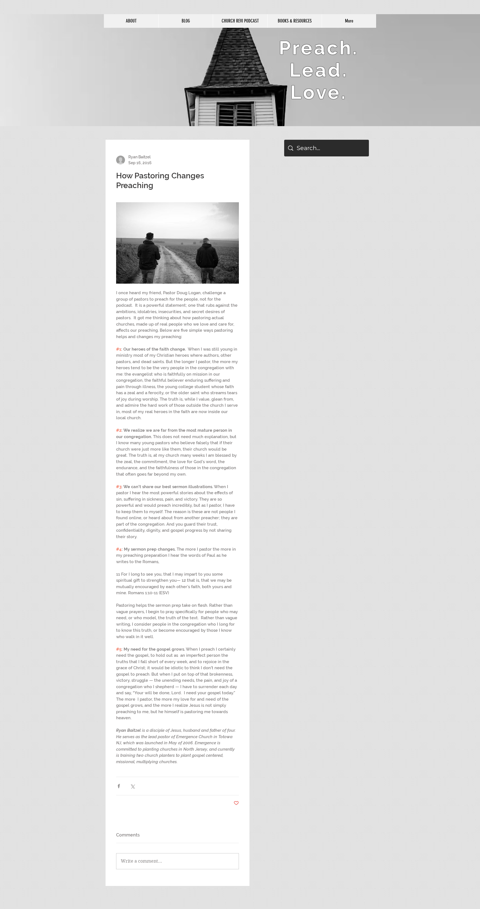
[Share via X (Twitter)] (132, 786)
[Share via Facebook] (118, 786)
